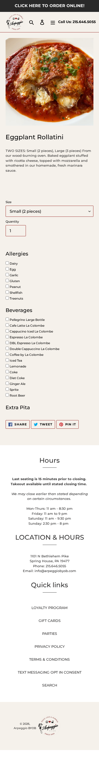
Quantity (12, 221)
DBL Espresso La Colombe (29, 343)
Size (8, 202)
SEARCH (49, 685)
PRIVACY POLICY (50, 646)
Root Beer (17, 395)
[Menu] (52, 22)
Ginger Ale (17, 384)
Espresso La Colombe (26, 337)
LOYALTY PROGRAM (49, 607)
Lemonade (17, 366)
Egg (12, 269)
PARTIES (49, 633)
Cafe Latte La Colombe (26, 325)
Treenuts (16, 298)
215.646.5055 (84, 21)
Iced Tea (15, 360)
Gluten (14, 281)
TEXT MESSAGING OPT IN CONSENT (49, 672)
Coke (13, 372)
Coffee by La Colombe (26, 355)
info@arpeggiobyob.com (55, 571)
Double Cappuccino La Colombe (34, 349)
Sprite (14, 389)
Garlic (13, 275)
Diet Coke (17, 378)
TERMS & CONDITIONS (49, 659)
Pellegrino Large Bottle (27, 320)
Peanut (15, 287)
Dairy (13, 263)
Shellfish (15, 293)
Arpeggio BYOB (25, 728)
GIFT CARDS (50, 620)
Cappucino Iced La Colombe (31, 331)
